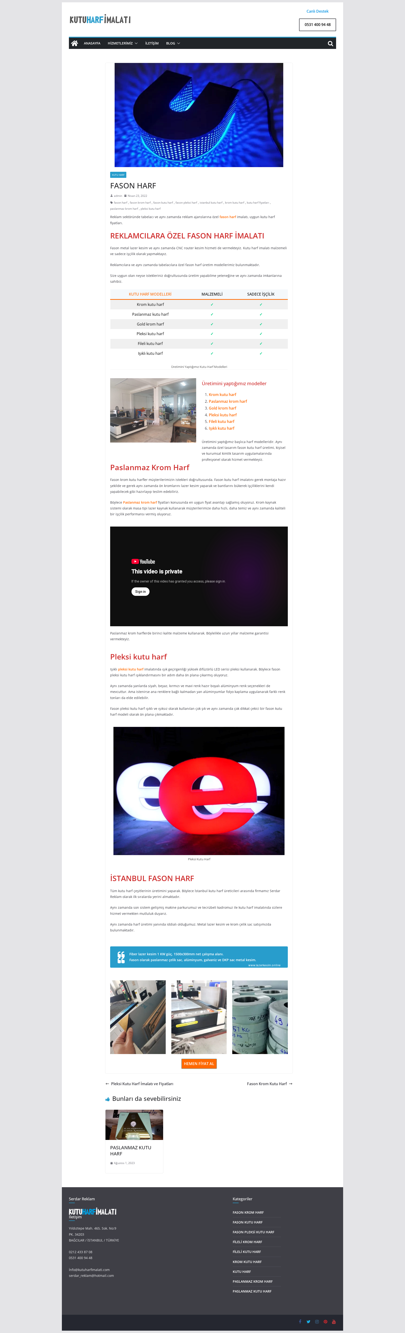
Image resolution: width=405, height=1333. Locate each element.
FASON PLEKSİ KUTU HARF (253, 1232)
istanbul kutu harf (211, 203)
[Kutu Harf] (74, 43)
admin (118, 196)
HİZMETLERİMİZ (120, 43)
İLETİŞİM (152, 43)
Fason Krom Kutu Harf (267, 1083)
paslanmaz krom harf (124, 209)
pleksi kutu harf (151, 209)
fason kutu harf (163, 203)
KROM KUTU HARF (247, 1262)
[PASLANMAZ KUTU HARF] (134, 1113)
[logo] (92, 1210)
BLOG (170, 43)
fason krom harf (140, 203)
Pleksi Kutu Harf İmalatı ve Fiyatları (142, 1083)
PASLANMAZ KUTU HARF (130, 1150)
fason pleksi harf (186, 203)
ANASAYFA (92, 43)
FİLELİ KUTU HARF (247, 1251)
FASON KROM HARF (248, 1212)
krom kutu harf (234, 203)
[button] (135, 43)
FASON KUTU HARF (247, 1222)
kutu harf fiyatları (258, 203)
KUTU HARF (118, 174)
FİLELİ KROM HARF (247, 1242)
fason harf (120, 203)
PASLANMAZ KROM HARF (253, 1281)
